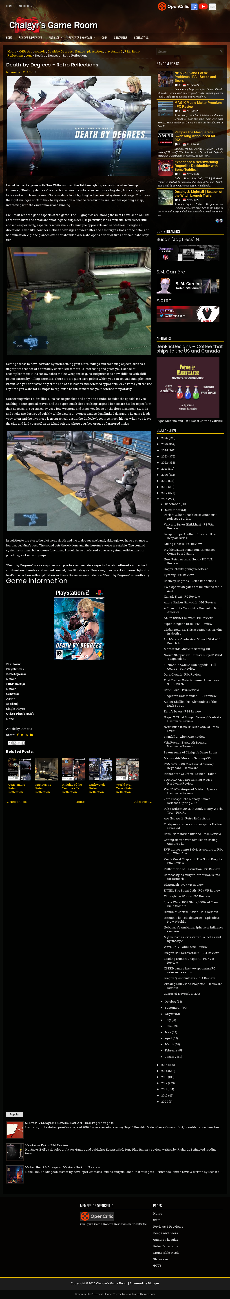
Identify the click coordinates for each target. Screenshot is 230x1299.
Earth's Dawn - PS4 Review (183, 711)
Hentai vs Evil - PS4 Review (47, 1145)
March (169, 1044)
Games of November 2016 (182, 994)
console (40, 51)
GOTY (104, 37)
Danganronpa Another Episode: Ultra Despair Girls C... (190, 536)
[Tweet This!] (22, 735)
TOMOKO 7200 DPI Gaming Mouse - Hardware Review (189, 781)
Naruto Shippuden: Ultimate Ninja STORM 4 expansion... (193, 657)
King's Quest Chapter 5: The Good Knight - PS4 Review (193, 861)
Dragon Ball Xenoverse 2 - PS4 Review (191, 953)
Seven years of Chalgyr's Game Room (190, 752)
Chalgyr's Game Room (112, 1283)
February (171, 1050)
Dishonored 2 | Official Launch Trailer (190, 774)
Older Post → (143, 802)
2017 (164, 493)
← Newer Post (16, 802)
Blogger (153, 1283)
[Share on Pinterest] (26, 735)
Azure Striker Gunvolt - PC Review (188, 618)
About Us (26, 6)
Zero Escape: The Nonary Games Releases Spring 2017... (187, 801)
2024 (164, 450)
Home (9, 6)
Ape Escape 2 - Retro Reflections (187, 818)
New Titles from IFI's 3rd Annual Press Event (191, 729)
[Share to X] (19, 743)
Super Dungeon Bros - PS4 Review (188, 624)
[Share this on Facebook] (18, 735)
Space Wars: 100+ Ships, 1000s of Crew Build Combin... (191, 904)
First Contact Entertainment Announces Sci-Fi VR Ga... (191, 682)
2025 (164, 444)
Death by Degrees (60, 51)
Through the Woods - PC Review (187, 896)
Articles (55, 37)
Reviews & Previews (30, 37)
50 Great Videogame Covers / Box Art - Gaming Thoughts (69, 1123)
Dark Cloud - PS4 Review (181, 690)
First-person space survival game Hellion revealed (193, 826)
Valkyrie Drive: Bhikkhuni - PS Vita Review (189, 526)
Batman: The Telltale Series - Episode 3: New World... (192, 920)
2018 (164, 487)
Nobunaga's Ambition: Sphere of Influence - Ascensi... (193, 929)
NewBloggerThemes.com (140, 1294)
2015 (164, 1065)
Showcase (160, 1259)
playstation (95, 51)
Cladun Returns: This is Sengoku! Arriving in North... (193, 631)
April (168, 1038)
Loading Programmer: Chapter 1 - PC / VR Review (189, 961)
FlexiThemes (94, 1294)
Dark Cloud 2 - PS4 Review (182, 674)
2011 (164, 1089)
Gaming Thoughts (165, 1240)
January (170, 1057)
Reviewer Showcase (82, 37)
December (172, 504)
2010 (164, 1095)
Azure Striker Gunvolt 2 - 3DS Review (190, 602)
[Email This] (10, 743)
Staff (156, 1220)
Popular (15, 1114)
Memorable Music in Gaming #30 (187, 758)
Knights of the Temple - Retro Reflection (73, 788)
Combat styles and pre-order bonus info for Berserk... (192, 877)
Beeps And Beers (165, 1233)
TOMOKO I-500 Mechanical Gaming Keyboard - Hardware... (189, 766)
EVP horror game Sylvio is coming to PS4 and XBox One (193, 851)
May (168, 1032)
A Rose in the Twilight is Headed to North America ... (193, 610)
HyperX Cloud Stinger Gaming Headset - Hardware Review (192, 719)
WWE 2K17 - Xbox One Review (186, 947)
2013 (164, 1077)
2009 (164, 1101)
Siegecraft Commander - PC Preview (190, 696)
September (173, 1008)
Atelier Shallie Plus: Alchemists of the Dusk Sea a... (190, 704)
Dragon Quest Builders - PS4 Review (189, 978)
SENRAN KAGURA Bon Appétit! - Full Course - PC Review (190, 667)
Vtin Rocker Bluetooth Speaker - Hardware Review (187, 744)
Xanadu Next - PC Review (182, 596)
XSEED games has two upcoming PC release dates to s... (189, 970)
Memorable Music (166, 1253)
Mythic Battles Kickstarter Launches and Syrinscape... (192, 939)
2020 (164, 475)
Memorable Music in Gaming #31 (187, 649)
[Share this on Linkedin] (31, 735)
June (168, 1026)
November (173, 510)
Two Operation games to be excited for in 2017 (193, 589)
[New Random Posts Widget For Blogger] (219, 221)
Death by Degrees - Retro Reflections (52, 65)
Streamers (120, 37)
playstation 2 (113, 51)
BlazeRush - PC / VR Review (184, 885)
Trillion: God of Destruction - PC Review (192, 869)
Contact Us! (141, 37)
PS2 (127, 51)
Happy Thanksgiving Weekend (186, 569)
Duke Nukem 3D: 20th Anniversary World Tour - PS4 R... (193, 810)
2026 (164, 438)
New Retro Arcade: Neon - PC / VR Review (188, 561)
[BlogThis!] (14, 743)
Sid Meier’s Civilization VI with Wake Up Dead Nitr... (192, 641)
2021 (164, 468)
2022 (164, 462)
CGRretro (25, 51)
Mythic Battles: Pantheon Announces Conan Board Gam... (189, 551)
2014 (164, 1071)
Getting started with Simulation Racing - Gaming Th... (191, 842)
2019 (164, 481)
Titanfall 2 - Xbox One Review (185, 737)
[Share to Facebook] (23, 743)
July (168, 1020)
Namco (80, 51)
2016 (164, 499)
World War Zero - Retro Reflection (124, 788)
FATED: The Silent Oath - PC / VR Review (192, 890)
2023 (164, 456)
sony (29, 55)
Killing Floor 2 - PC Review (183, 544)
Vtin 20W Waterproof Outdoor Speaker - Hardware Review (192, 791)
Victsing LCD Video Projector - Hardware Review (193, 986)
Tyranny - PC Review (179, 575)
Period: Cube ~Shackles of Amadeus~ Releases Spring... (190, 517)
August (170, 1014)
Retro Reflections (165, 1246)
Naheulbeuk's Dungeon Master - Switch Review (62, 1167)
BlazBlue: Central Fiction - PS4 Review (191, 912)
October (170, 1001)
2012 (164, 1083)
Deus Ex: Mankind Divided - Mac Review (192, 834)
